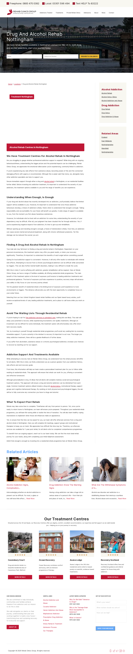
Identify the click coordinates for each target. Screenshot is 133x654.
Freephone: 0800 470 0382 (24, 3)
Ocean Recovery (47, 560)
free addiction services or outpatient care (40, 318)
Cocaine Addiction (49, 607)
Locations (17, 84)
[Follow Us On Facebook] (120, 651)
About (96, 13)
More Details (20, 577)
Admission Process (50, 627)
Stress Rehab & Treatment (52, 624)
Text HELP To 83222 (87, 3)
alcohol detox (55, 386)
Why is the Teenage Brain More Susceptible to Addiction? (78, 610)
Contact (111, 13)
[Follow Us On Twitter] (117, 651)
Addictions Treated (46, 13)
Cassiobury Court (16, 560)
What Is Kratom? (75, 618)
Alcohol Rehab (107, 93)
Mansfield (105, 148)
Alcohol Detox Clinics (109, 97)
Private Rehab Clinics (73, 13)
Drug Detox (106, 113)
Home (10, 84)
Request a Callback (89, 56)
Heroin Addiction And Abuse (53, 610)
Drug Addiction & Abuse (110, 117)
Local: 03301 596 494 (57, 3)
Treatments (59, 13)
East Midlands (107, 141)
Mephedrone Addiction (51, 614)
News (103, 13)
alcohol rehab (49, 181)
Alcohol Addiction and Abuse (112, 101)
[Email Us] (114, 651)
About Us (12, 627)
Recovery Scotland (110, 560)
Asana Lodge (76, 560)
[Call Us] (110, 651)
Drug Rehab (106, 109)
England (104, 137)
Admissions (87, 13)
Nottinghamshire (107, 145)
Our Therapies (48, 631)
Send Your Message (105, 628)
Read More (30, 498)
